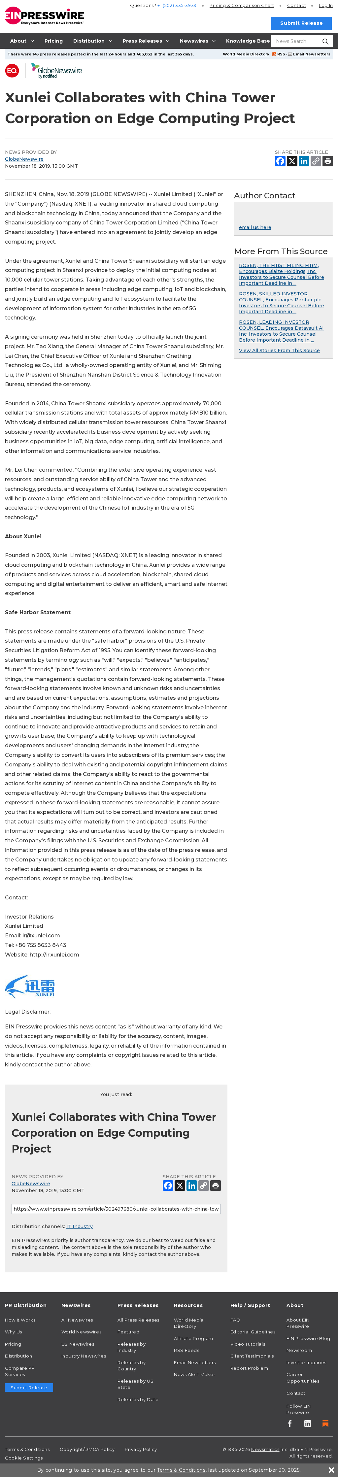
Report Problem (249, 1368)
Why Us (13, 1331)
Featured (128, 1331)
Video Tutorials (247, 1344)
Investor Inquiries (306, 1362)
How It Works (20, 1320)
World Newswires (81, 1331)
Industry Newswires (83, 1356)
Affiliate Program (193, 1338)
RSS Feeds (186, 1350)
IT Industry (79, 1226)
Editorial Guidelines (253, 1331)
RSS (281, 54)
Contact (296, 5)
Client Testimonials (252, 1356)
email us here (255, 227)
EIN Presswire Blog (308, 1338)
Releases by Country (132, 1366)
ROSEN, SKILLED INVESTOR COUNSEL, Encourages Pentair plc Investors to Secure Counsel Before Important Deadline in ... (281, 303)
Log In (326, 5)
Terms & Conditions (27, 1449)
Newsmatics (265, 1449)
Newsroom (299, 1350)
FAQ (235, 1320)
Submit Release (301, 23)
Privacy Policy (141, 1449)
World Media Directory (246, 54)
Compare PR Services (20, 1371)
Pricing (242, 5)
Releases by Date (138, 1399)
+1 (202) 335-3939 (177, 5)
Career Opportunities (303, 1378)
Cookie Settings (24, 1457)
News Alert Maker (194, 1374)
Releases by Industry (132, 1347)
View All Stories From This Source (279, 350)
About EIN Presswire (298, 1323)
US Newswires (77, 1344)
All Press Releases (138, 1320)
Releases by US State (135, 1384)
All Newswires (77, 1320)
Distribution (18, 1356)
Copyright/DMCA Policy (87, 1449)
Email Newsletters (311, 54)
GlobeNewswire (24, 159)
